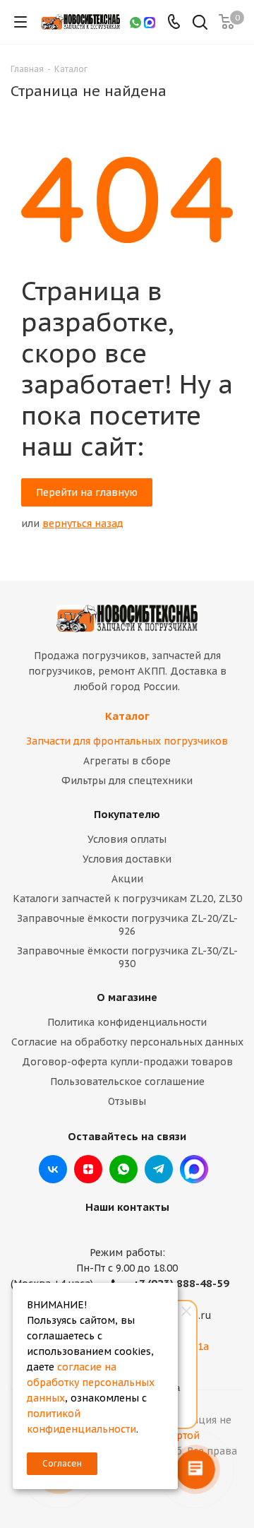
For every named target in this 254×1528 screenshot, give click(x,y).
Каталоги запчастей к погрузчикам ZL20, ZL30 (127, 898)
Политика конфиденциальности (127, 1022)
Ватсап (123, 1169)
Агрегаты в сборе (127, 760)
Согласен (62, 1463)
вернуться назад (82, 523)
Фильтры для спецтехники (127, 780)
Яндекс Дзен (88, 1169)
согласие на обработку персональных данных (91, 1382)
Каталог (127, 716)
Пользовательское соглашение (127, 1081)
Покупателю (127, 814)
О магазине (127, 997)
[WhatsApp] (135, 22)
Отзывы (127, 1101)
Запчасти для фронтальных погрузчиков (127, 741)
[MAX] (149, 22)
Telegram (159, 1169)
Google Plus (194, 1169)
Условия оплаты (127, 839)
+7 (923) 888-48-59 (181, 1283)
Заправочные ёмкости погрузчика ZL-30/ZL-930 (127, 957)
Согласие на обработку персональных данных (127, 1042)
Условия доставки (127, 859)
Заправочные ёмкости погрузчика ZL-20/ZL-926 (127, 924)
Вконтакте (53, 1169)
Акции (127, 878)
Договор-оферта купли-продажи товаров (127, 1061)
